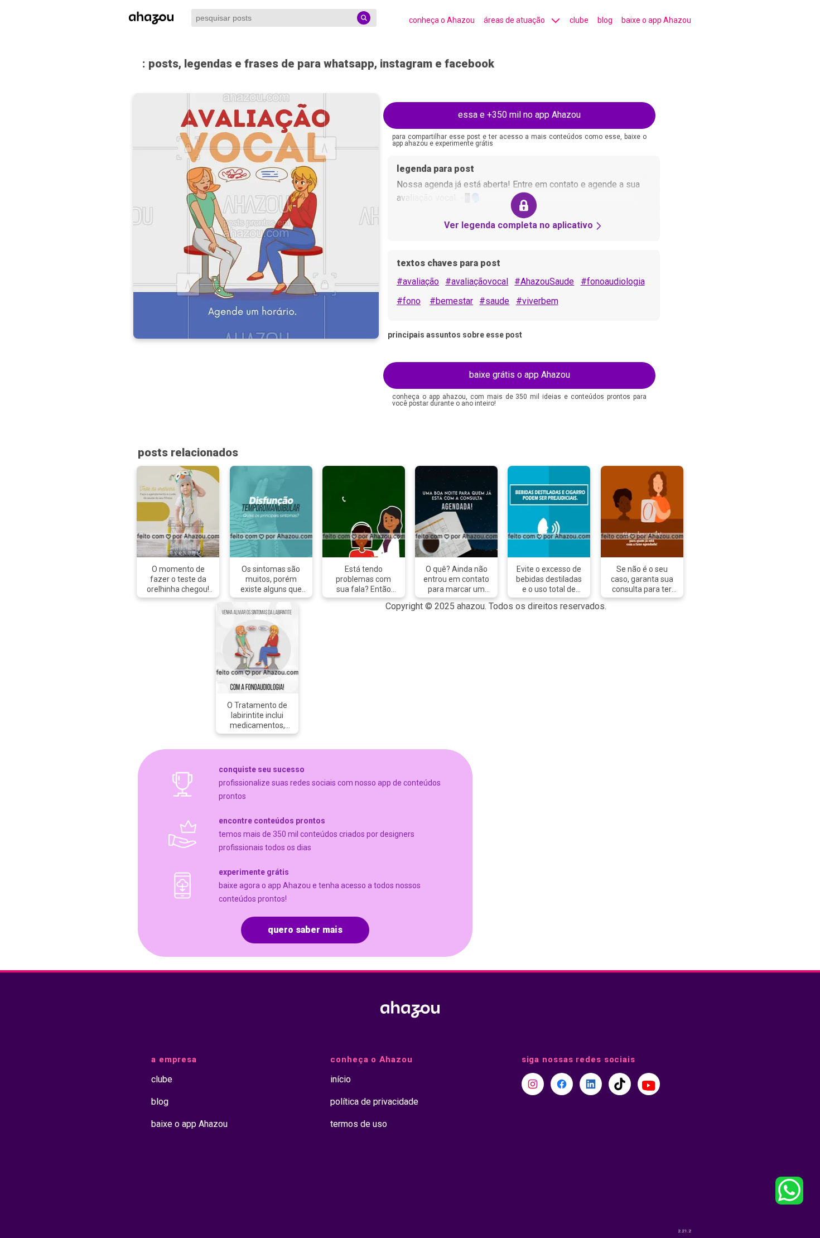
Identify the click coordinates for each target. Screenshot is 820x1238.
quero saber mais (305, 929)
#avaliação (418, 281)
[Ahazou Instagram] (533, 1084)
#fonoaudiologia (613, 281)
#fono (409, 301)
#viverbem (537, 301)
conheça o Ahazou (442, 20)
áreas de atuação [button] (514, 20)
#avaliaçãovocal (476, 281)
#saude (494, 301)
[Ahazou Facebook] (562, 1084)
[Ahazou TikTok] (620, 1084)
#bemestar (451, 301)
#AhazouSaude (544, 281)
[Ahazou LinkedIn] (591, 1084)
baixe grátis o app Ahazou (519, 374)
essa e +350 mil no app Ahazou (519, 114)
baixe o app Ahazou (656, 20)
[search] (363, 18)
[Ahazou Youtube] (649, 1084)
